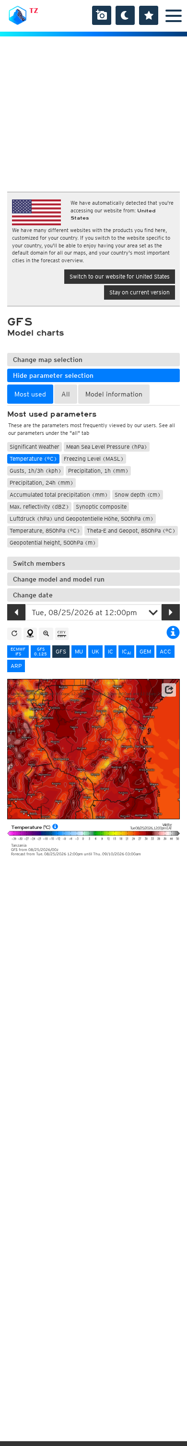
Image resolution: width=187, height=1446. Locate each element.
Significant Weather (34, 446)
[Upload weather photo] (101, 15)
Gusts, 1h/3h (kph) (35, 470)
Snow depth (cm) (138, 494)
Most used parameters (51, 414)
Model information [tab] (113, 394)
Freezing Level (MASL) (94, 458)
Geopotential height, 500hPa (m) (53, 542)
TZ (33, 10)
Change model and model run (59, 579)
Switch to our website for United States (120, 276)
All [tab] (65, 394)
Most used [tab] (30, 394)
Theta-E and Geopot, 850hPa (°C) (131, 530)
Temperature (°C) (33, 458)
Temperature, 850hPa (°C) (45, 530)
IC (110, 651)
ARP (16, 665)
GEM (145, 651)
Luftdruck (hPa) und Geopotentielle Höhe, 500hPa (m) (81, 518)
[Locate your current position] (30, 634)
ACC (165, 651)
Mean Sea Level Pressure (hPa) (106, 446)
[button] (169, 690)
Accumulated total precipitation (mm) (59, 494)
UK (95, 651)
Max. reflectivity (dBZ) (39, 506)
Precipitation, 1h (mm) (98, 470)
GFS (61, 651)
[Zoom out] (46, 634)
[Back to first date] (14, 634)
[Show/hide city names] (62, 634)
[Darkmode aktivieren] (125, 15)
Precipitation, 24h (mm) (41, 482)
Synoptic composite (101, 506)
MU (79, 651)
